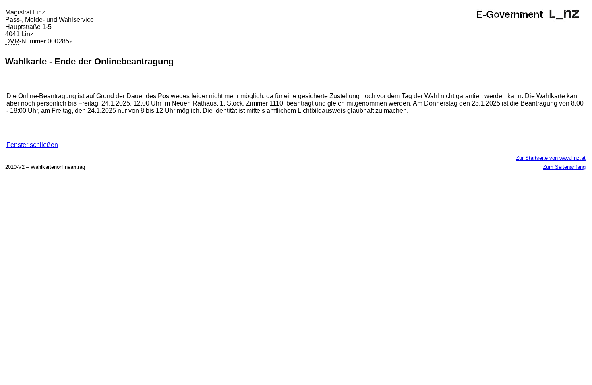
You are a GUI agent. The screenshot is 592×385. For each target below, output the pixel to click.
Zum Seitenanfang (564, 167)
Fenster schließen (32, 144)
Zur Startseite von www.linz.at (551, 158)
